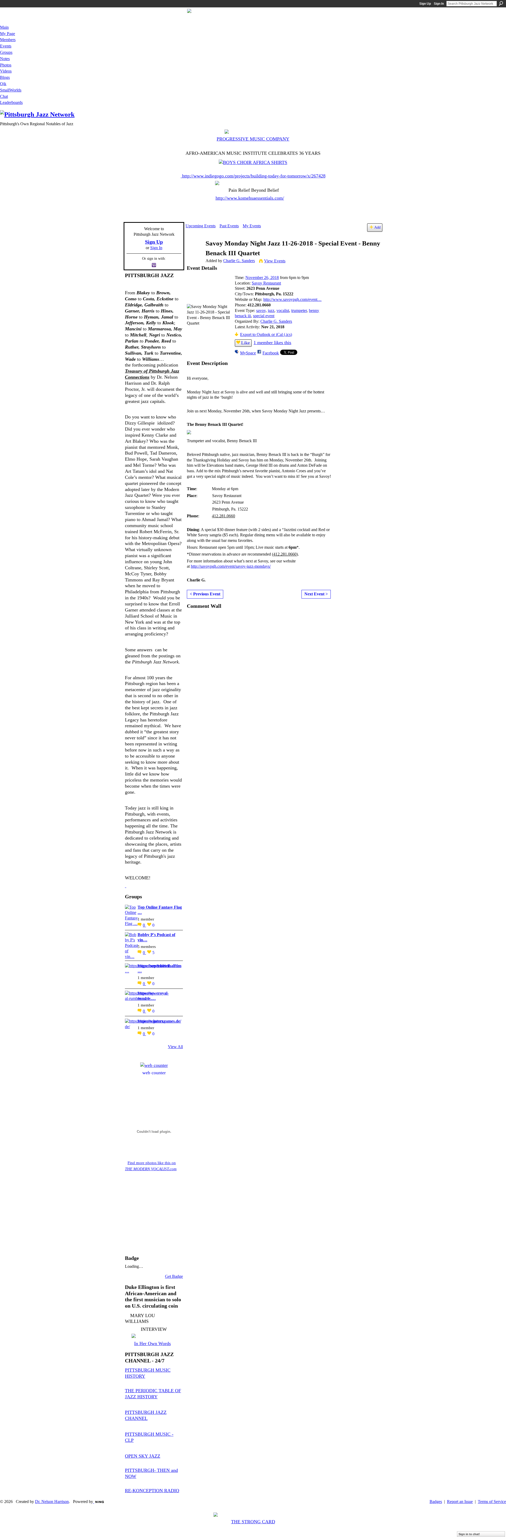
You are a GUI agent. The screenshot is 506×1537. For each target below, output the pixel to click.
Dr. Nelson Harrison (52, 1501)
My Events (252, 226)
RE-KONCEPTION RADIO (152, 1490)
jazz (271, 310)
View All (175, 1046)
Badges (436, 1501)
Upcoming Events (201, 226)
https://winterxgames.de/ (159, 1021)
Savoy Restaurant (266, 283)
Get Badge (174, 1276)
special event (263, 316)
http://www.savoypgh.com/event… (292, 299)
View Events (274, 261)
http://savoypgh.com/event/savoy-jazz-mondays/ (231, 566)
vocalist (282, 310)
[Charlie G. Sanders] (194, 253)
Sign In (439, 4)
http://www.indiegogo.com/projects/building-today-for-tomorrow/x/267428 (253, 176)
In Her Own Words (152, 1343)
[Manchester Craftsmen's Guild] (125, 885)
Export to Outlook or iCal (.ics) (266, 334)
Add (377, 227)
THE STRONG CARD (253, 1521)
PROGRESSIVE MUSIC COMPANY (253, 139)
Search (501, 3)
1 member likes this (272, 342)
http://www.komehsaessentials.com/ (250, 198)
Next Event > (316, 594)
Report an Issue (460, 1501)
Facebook (270, 353)
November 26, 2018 (262, 277)
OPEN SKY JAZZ (142, 1456)
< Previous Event (205, 594)
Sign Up (425, 4)
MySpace (248, 353)
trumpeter (299, 310)
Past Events (229, 226)
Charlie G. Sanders (239, 260)
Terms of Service (492, 1501)
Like (245, 342)
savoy (261, 310)
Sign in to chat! (469, 1534)
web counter (154, 1072)
